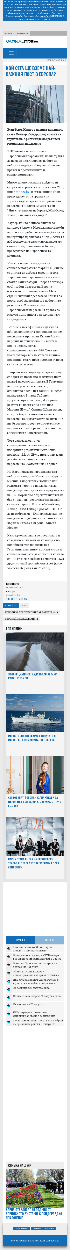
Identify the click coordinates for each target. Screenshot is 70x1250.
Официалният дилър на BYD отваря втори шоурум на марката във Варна (37, 956)
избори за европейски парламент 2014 (31, 612)
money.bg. (23, 191)
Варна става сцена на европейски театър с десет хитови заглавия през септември (33, 863)
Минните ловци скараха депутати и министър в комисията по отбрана (32, 738)
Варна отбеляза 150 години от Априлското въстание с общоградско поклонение (34, 1214)
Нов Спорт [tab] (50, 940)
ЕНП (24, 605)
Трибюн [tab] (20, 940)
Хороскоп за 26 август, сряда (31, 988)
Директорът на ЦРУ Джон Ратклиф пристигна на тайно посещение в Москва (36, 982)
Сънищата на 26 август (27, 1004)
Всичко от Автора (16, 599)
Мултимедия (22, 33)
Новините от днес (56, 60)
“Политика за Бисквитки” (35, 16)
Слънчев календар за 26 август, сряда (37, 996)
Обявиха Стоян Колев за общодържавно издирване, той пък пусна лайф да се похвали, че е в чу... (36, 974)
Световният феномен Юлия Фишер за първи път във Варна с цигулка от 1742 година (34, 801)
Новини (8, 33)
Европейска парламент (21, 618)
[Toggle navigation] (11, 53)
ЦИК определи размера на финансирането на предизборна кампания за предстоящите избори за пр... (37, 1017)
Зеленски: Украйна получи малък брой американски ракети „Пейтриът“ (38, 1022)
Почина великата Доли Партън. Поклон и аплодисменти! (33, 948)
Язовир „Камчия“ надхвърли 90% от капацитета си (33, 676)
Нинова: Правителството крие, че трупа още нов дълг (35, 965)
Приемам (45, 19)
